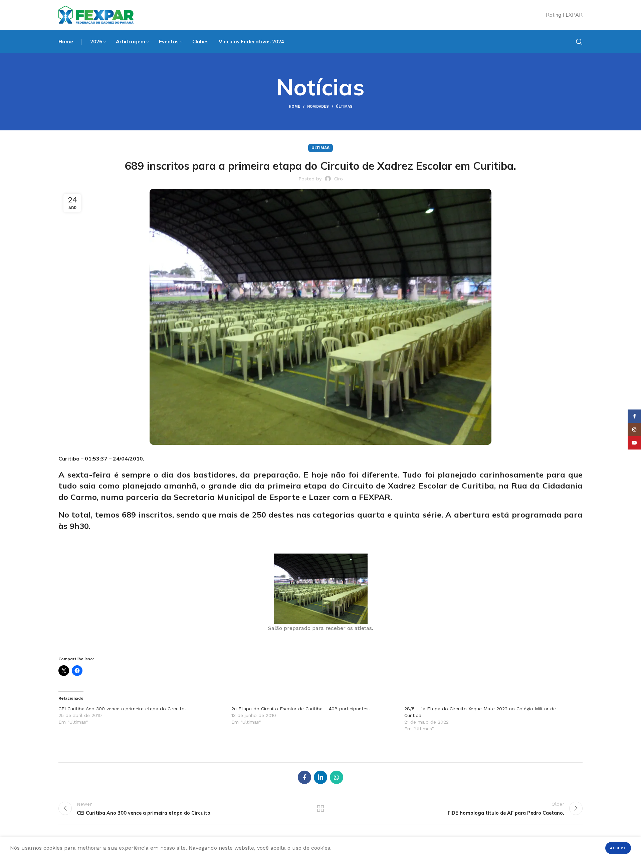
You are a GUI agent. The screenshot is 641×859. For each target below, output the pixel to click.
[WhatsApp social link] (336, 777)
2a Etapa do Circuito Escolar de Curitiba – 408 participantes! (300, 708)
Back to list (320, 808)
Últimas (344, 106)
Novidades (318, 106)
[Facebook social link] (304, 777)
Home (294, 106)
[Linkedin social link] (320, 777)
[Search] (579, 41)
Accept (618, 848)
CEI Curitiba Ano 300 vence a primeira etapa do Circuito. (122, 708)
